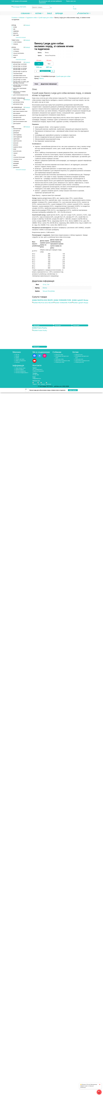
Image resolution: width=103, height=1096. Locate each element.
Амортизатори (17, 141)
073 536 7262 (36, 374)
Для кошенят (17, 123)
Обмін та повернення (20, 360)
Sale (49, 13)
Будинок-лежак (17, 147)
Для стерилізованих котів (20, 95)
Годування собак (31, 17)
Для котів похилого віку (20, 121)
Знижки (17, 357)
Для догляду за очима (19, 79)
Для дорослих (17, 117)
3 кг (39, 64)
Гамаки (15, 153)
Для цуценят (16, 113)
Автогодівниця (17, 136)
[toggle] (27, 25)
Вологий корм (17, 151)
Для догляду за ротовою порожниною (20, 85)
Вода (14, 149)
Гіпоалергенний (17, 73)
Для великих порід (18, 102)
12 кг (49, 64)
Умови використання (20, 368)
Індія (14, 57)
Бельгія (15, 55)
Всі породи (16, 100)
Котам (38, 13)
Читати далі (36, 325)
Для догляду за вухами (19, 64)
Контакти (84, 13)
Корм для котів (78, 354)
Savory (41, 78)
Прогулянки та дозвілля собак (62, 360)
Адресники (16, 138)
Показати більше (21, 37)
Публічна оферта (19, 369)
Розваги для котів (79, 362)
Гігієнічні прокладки (19, 157)
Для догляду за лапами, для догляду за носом (20, 69)
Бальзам (15, 143)
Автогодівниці (17, 134)
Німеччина (16, 49)
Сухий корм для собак (45, 17)
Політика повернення (20, 371)
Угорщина (16, 51)
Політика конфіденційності (21, 372)
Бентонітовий (17, 128)
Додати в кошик (45, 71)
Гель (14, 155)
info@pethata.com (37, 378)
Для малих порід (18, 104)
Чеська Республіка (49, 291)
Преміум (15, 44)
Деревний (16, 132)
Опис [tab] (36, 84)
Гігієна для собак (59, 359)
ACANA (15, 27)
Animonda (16, 31)
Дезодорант (16, 130)
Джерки (15, 165)
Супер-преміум (17, 42)
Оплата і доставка (19, 359)
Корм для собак (59, 354)
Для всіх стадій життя (19, 115)
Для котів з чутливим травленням (19, 92)
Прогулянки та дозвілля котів (82, 360)
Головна (14, 17)
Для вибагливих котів (19, 75)
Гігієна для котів (79, 359)
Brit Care (16, 35)
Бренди (59, 13)
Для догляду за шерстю (20, 71)
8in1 (14, 29)
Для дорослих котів (19, 119)
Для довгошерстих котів (20, 77)
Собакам (25, 13)
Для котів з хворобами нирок (19, 89)
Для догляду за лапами (20, 66)
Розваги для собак (59, 362)
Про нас (17, 354)
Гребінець (16, 161)
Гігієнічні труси (17, 159)
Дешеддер (16, 163)
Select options (72, 390)
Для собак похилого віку (20, 111)
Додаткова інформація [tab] (49, 84)
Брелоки (15, 145)
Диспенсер (16, 167)
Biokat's (15, 33)
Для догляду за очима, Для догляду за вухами (21, 82)
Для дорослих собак (19, 109)
